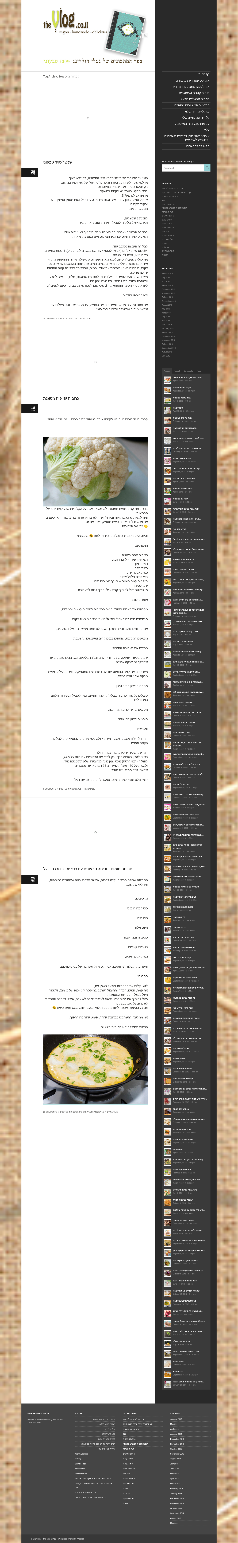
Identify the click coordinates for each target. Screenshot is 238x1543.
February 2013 (168, 328)
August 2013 (167, 304)
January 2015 (167, 273)
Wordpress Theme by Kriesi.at (71, 1538)
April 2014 (166, 281)
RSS (145, 35)
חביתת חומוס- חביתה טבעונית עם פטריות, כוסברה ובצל (87, 869)
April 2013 (166, 320)
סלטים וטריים (167, 239)
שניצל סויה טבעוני (57, 162)
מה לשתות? (167, 223)
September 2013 (169, 301)
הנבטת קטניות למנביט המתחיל (174, 207)
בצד (79, 788)
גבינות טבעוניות (168, 204)
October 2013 (167, 297)
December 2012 (168, 336)
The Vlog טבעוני (49, 1538)
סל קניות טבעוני (168, 235)
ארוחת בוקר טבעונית (95, 1111)
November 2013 (168, 293)
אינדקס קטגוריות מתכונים (85, 1492)
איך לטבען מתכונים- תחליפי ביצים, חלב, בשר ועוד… (93, 1485)
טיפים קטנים (167, 219)
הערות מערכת (167, 211)
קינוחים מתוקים (168, 250)
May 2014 (166, 277)
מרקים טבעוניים (168, 227)
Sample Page (80, 1463)
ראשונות (73, 788)
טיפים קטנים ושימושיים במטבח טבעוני (90, 1497)
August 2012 (167, 351)
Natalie (86, 318)
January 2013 (167, 332)
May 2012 (166, 355)
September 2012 (169, 347)
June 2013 (166, 312)
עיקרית (74, 318)
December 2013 (168, 289)
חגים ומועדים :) (168, 215)
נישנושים (82, 1111)
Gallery (78, 1458)
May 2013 (166, 316)
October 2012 (167, 344)
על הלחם (165, 247)
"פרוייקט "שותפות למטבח (172, 188)
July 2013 (166, 308)
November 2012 (168, 340)
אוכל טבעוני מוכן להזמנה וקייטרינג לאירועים (93, 1478)
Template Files (81, 1473)
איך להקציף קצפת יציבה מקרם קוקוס (176, 192)
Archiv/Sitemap (81, 1453)
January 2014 (167, 285)
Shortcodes (80, 1468)
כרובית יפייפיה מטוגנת (61, 398)
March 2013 (167, 324)
